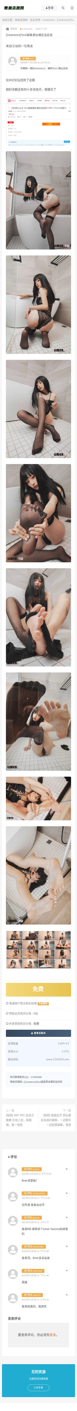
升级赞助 (43, 1004)
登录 (53, 1335)
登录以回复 (67, 1169)
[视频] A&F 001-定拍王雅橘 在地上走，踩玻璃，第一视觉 (20, 1120)
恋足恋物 (35, 20)
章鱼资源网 (21, 20)
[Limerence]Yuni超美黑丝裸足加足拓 (43, 1082)
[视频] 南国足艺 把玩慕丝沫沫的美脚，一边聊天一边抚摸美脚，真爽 (56, 1120)
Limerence (48, 20)
